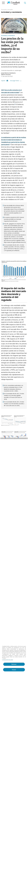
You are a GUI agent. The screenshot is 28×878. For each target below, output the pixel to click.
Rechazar (14, 664)
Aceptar (14, 669)
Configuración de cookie (7, 659)
